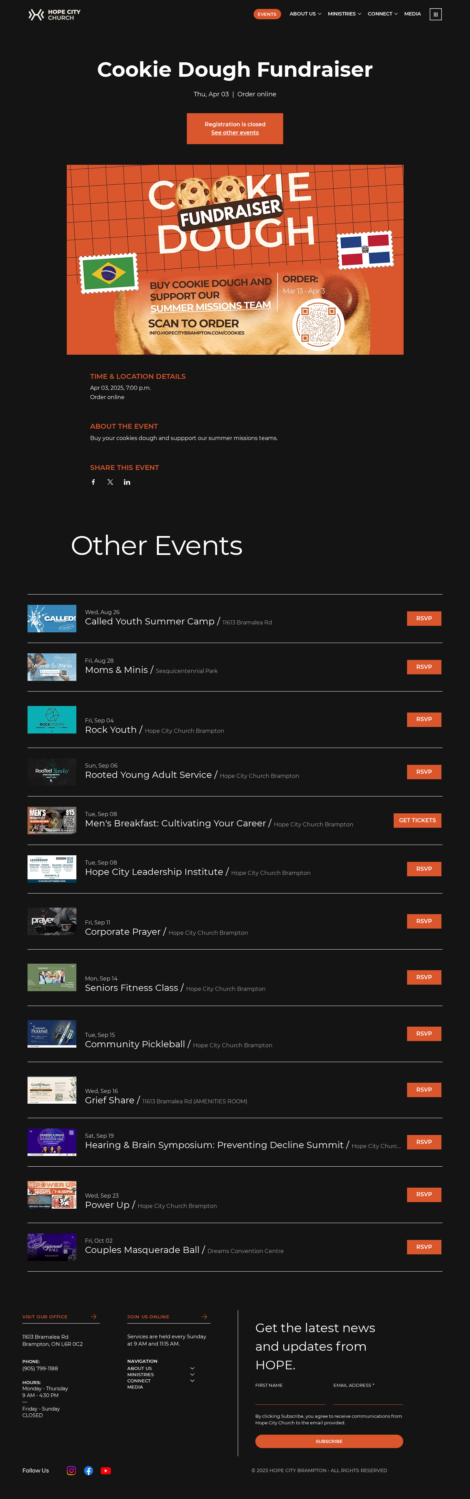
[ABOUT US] (192, 1368)
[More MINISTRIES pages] (359, 13)
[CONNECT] (192, 1381)
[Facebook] (89, 1471)
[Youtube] (106, 1471)
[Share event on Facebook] (93, 482)
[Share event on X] (110, 482)
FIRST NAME (269, 1385)
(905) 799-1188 (40, 1368)
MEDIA (135, 1387)
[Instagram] (71, 1471)
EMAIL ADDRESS (353, 1385)
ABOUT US (139, 1368)
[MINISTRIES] (192, 1374)
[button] (436, 14)
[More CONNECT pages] (396, 13)
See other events (235, 132)
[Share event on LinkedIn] (127, 482)
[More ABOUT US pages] (319, 13)
